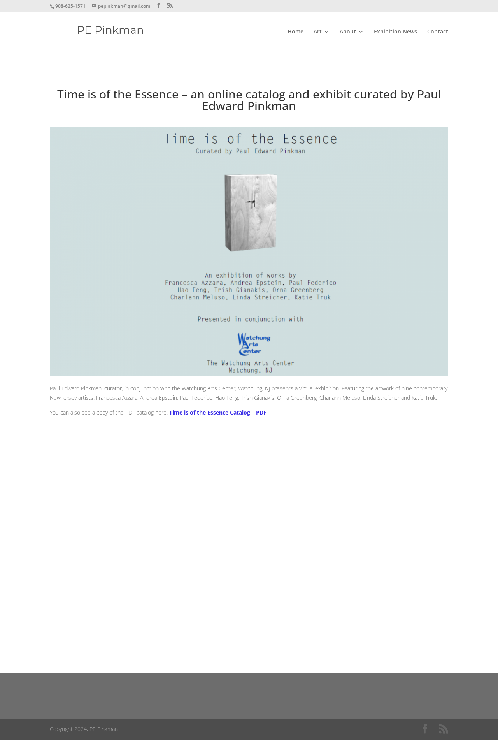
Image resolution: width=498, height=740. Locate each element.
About (348, 32)
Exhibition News (395, 32)
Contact (437, 32)
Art (318, 32)
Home (295, 32)
